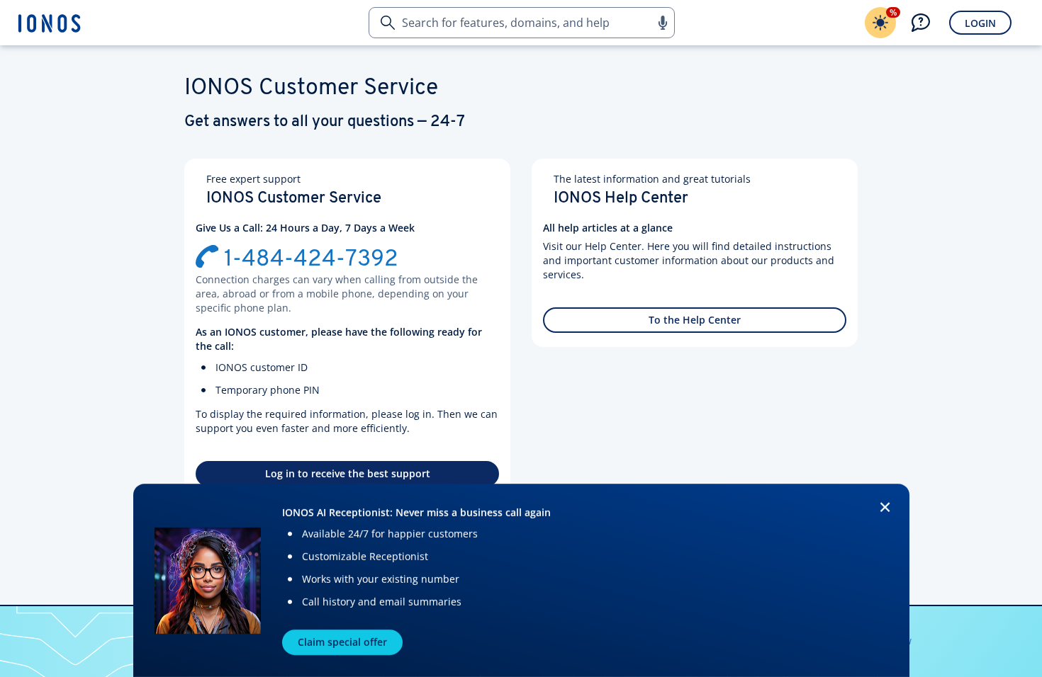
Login (980, 23)
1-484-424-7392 (311, 260)
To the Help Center (695, 319)
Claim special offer (342, 642)
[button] (662, 22)
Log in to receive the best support (347, 473)
